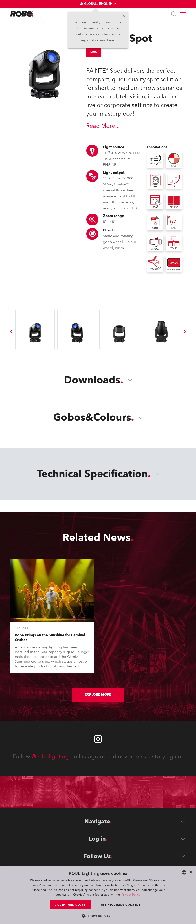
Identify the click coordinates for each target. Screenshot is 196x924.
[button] (98, 915)
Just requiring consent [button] (120, 905)
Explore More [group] (98, 694)
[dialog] (98, 895)
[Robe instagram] (98, 739)
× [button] (190, 872)
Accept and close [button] (70, 905)
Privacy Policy (130, 895)
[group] (11, 331)
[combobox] (184, 872)
